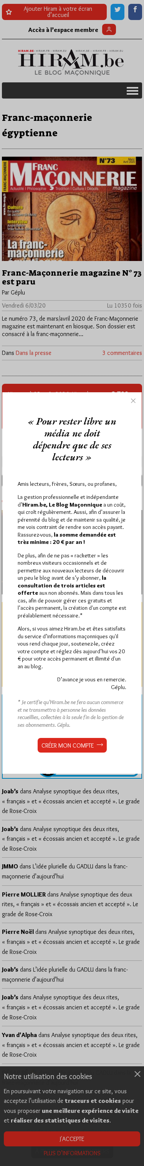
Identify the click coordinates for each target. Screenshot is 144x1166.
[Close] (133, 400)
